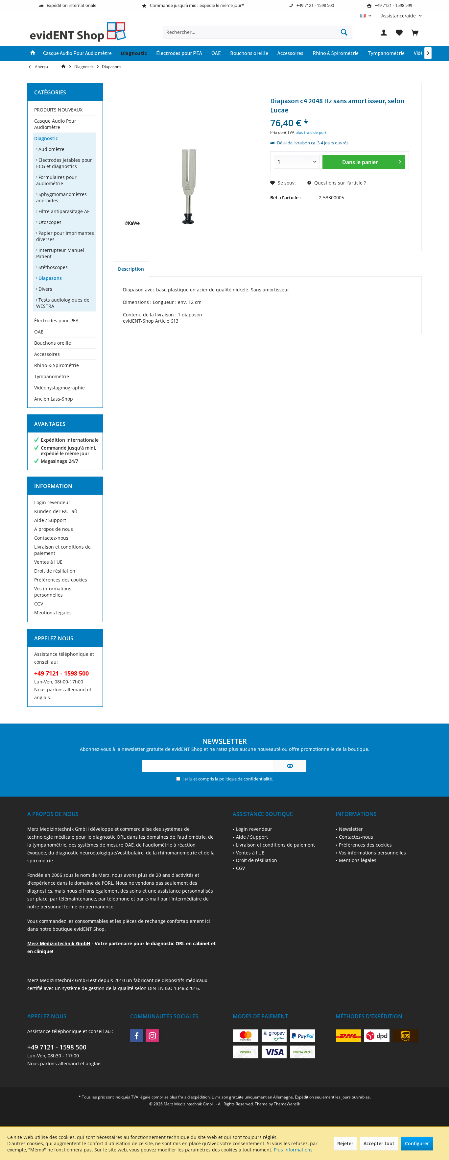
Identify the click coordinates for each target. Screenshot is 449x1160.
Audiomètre (50, 149)
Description (131, 269)
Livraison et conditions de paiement (62, 550)
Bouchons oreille (52, 343)
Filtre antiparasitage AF (63, 211)
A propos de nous (53, 529)
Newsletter (351, 829)
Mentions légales (53, 612)
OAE (38, 332)
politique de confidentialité (245, 779)
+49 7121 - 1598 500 (56, 1047)
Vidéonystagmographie (59, 387)
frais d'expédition (194, 1097)
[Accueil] (32, 53)
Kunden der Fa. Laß (55, 511)
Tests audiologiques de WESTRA (62, 303)
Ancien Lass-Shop (53, 399)
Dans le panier (360, 162)
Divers (44, 289)
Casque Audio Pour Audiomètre (55, 124)
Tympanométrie (51, 376)
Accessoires (47, 354)
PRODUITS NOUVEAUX (58, 110)
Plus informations (293, 1150)
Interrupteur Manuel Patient (60, 253)
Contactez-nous (51, 538)
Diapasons (49, 278)
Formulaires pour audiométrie (56, 180)
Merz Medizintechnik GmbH (58, 943)
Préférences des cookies (60, 580)
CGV (38, 604)
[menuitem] (399, 16)
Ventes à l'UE (48, 562)
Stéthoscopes (52, 267)
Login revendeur (52, 502)
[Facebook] (136, 1035)
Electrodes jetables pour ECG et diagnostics (64, 163)
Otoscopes (49, 222)
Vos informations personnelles (52, 591)
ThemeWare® (287, 1104)
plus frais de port (310, 132)
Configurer (417, 1143)
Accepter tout (379, 1143)
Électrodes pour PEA (56, 320)
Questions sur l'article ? (339, 183)
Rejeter (345, 1143)
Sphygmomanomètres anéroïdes (61, 197)
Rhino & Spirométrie (56, 365)
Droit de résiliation (54, 571)
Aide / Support (50, 520)
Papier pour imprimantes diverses (65, 236)
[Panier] (415, 32)
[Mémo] (399, 32)
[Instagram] (152, 1035)
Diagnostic (46, 138)
